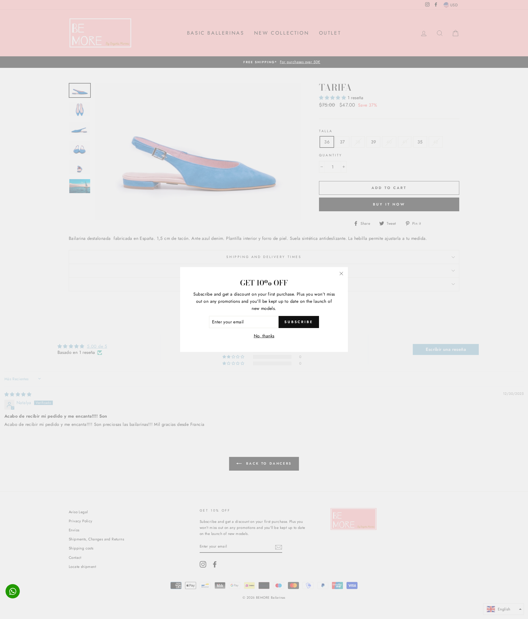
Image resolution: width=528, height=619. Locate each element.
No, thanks (264, 336)
